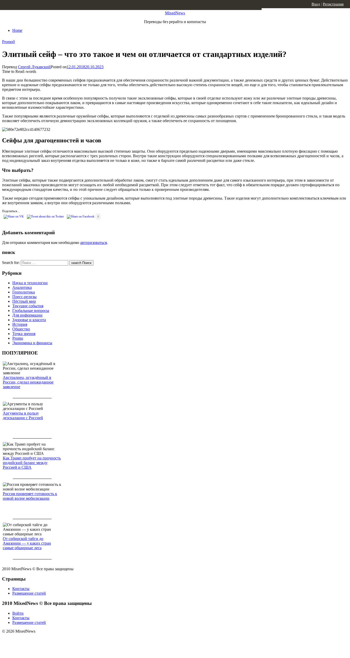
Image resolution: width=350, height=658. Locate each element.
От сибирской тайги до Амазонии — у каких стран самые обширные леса (27, 543)
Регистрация (333, 4)
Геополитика (23, 292)
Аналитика (22, 287)
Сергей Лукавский (34, 67)
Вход (316, 4)
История (19, 324)
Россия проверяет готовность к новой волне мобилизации (30, 496)
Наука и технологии (30, 283)
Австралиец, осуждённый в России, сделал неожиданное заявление (28, 382)
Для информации (27, 315)
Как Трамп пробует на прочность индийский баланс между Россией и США (32, 462)
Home (17, 30)
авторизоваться (93, 242)
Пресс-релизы (24, 296)
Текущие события (27, 306)
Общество (21, 329)
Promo (7, 42)
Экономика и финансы (32, 343)
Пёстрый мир (24, 301)
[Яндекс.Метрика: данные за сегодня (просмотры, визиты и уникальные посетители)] (42, 640)
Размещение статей (29, 593)
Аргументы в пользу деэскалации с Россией (23, 415)
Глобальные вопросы (30, 310)
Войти (18, 613)
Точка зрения (23, 333)
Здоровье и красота (29, 320)
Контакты (20, 588)
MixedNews (175, 13)
